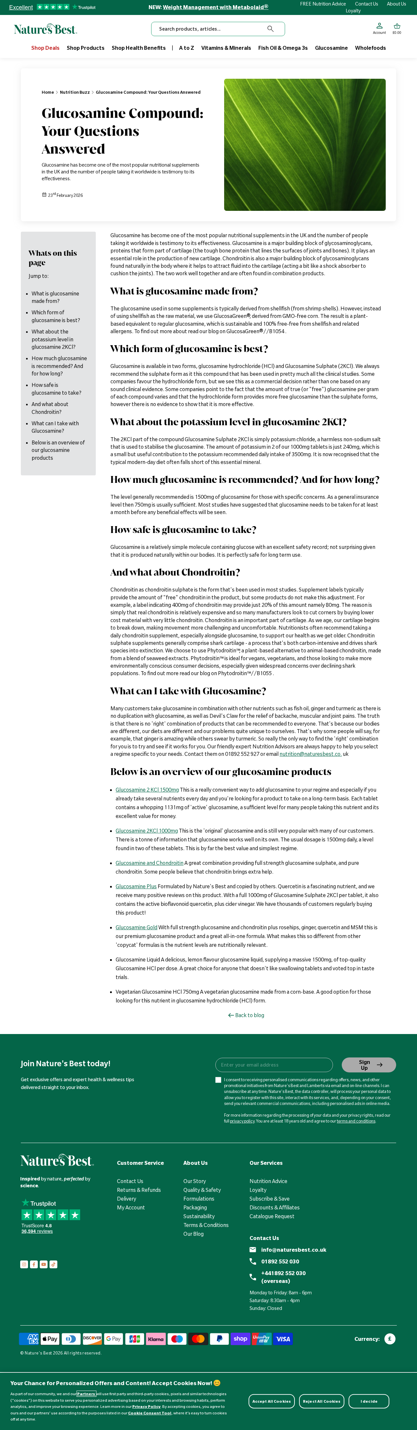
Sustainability (199, 1216)
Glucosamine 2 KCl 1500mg (147, 789)
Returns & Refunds (139, 1190)
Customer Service (140, 1163)
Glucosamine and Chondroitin (149, 863)
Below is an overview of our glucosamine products (58, 450)
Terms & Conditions (206, 1225)
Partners (86, 1393)
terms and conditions (356, 1121)
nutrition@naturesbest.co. (311, 754)
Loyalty (353, 11)
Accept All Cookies (271, 1401)
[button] (397, 28)
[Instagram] (24, 1264)
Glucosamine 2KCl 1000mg (147, 830)
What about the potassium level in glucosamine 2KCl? (54, 339)
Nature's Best (38, 1352)
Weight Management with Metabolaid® (215, 7)
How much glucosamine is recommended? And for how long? (59, 366)
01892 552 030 (280, 1261)
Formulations (198, 1198)
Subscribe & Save (270, 1198)
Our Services (266, 1163)
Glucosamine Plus (136, 886)
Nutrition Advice (268, 1181)
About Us (396, 4)
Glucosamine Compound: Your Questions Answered (148, 92)
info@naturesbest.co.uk (293, 1249)
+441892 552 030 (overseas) (283, 1277)
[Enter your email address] (274, 1064)
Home (48, 92)
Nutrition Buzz (75, 92)
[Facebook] (34, 1264)
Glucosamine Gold (136, 927)
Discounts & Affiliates (275, 1207)
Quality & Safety (202, 1190)
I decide (369, 1401)
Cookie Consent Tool (149, 1412)
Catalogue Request (272, 1216)
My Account (131, 1207)
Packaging (195, 1207)
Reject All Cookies (321, 1401)
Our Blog (193, 1234)
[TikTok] (53, 1264)
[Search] (271, 28)
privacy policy (242, 1121)
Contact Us (366, 4)
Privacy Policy (146, 1406)
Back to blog (249, 1015)
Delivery (126, 1198)
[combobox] (218, 29)
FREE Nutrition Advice (323, 4)
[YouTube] (44, 1264)
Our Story (194, 1181)
